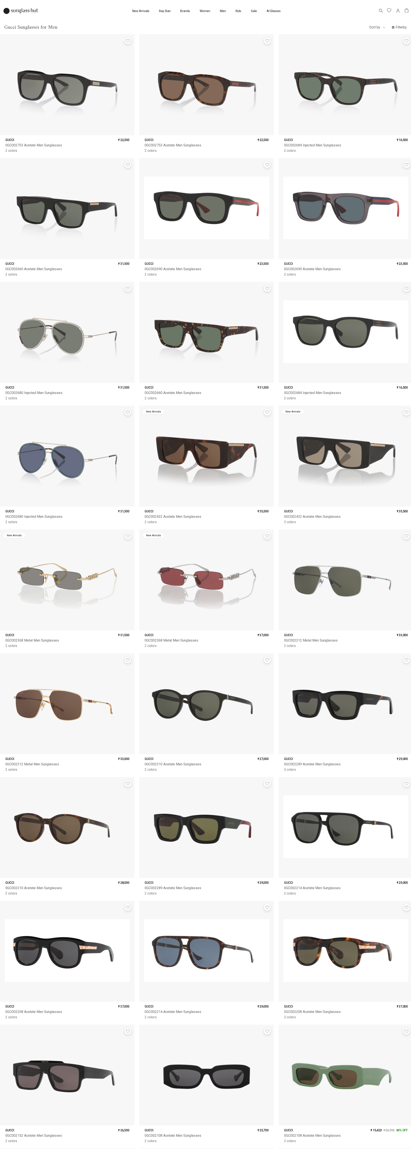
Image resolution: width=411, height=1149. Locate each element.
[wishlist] (389, 10)
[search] (380, 10)
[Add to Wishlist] (128, 41)
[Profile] (398, 10)
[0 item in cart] (406, 10)
